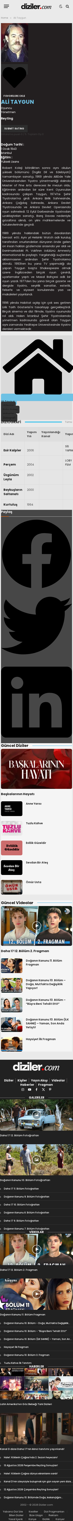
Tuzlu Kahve (34, 823)
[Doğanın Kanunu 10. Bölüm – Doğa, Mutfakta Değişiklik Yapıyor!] (11, 985)
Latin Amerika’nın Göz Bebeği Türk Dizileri (26, 1404)
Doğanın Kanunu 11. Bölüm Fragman (22, 1314)
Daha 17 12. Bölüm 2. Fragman (25, 951)
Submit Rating (14, 128)
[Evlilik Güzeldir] (11, 848)
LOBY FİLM (68, 463)
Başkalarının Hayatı (17, 794)
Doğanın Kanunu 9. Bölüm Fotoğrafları (26, 1196)
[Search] (67, 6)
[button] (36, 554)
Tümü (68, 422)
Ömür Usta (33, 882)
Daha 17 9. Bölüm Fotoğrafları (21, 1220)
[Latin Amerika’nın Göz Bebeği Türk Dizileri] (36, 1384)
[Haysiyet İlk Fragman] (11, 1044)
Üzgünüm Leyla (11, 477)
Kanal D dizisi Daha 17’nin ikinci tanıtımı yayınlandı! (32, 1449)
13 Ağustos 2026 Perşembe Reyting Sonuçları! (31, 1465)
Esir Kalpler (12, 450)
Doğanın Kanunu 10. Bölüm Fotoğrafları (25, 1180)
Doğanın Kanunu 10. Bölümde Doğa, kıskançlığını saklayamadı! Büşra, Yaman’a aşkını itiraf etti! (32, 1499)
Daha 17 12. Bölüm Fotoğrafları (19, 1135)
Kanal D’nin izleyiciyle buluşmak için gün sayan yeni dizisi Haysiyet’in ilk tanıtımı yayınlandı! (38, 1483)
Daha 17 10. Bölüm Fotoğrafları (22, 1204)
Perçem (10, 464)
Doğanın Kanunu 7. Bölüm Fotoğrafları (26, 1228)
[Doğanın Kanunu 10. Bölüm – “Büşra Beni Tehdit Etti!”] (11, 1005)
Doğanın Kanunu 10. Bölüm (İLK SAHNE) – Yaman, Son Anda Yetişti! (47, 1023)
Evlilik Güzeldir (36, 843)
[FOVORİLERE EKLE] (14, 69)
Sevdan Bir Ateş (37, 862)
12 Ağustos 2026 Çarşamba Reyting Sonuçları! (31, 1489)
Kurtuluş (10, 504)
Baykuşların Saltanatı (13, 492)
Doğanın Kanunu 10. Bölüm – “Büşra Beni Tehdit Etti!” (46, 1002)
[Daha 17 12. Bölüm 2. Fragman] (36, 926)
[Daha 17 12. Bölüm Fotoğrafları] (36, 1115)
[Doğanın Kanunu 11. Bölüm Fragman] (11, 965)
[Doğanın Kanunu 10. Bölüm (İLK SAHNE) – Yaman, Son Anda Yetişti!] (11, 1024)
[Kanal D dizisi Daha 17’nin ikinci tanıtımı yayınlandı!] (36, 1428)
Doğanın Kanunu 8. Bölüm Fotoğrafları (26, 1212)
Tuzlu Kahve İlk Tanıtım (18, 1363)
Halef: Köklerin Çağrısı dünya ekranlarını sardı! (31, 1473)
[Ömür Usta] (11, 887)
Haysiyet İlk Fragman (41, 1039)
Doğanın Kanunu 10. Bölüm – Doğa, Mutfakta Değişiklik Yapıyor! (46, 984)
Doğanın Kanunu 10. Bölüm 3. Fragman (26, 1355)
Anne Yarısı (33, 804)
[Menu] (6, 6)
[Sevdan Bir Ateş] (11, 867)
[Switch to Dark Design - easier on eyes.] (60, 6)
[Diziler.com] (36, 6)
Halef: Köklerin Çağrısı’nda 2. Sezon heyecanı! (31, 1457)
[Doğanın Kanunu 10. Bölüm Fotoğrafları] (36, 1160)
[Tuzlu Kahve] (11, 828)
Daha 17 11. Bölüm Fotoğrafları (21, 1188)
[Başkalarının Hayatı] (36, 769)
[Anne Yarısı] (11, 808)
